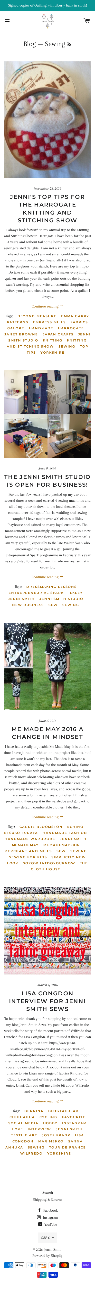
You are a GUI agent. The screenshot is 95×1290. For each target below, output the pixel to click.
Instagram (50, 1217)
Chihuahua (22, 1117)
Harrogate (71, 328)
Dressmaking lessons (51, 587)
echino (75, 827)
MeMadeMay (25, 845)
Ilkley (75, 593)
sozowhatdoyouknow (49, 863)
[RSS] (69, 44)
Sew (53, 605)
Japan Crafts (58, 334)
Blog (29, 44)
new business (28, 605)
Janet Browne (21, 334)
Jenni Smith (21, 599)
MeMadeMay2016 (61, 845)
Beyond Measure (37, 316)
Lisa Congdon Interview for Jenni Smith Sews (47, 1001)
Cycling (48, 1117)
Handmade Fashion (65, 833)
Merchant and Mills (28, 851)
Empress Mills (49, 322)
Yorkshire (52, 352)
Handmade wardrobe (30, 839)
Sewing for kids (28, 857)
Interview (39, 1129)
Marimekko (51, 1141)
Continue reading (45, 306)
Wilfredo (31, 1153)
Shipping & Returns (47, 1199)
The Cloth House (59, 866)
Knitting (53, 340)
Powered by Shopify (47, 1255)
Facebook (50, 1210)
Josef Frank (56, 1135)
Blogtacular (63, 1111)
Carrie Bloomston (41, 827)
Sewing (66, 346)
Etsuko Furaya (21, 833)
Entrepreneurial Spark (36, 593)
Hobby (50, 1123)
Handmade (41, 328)
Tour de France (67, 1147)
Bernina (34, 1111)
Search (47, 1192)
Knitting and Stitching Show (47, 343)
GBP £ (45, 1237)
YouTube (50, 1224)
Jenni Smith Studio (61, 599)
